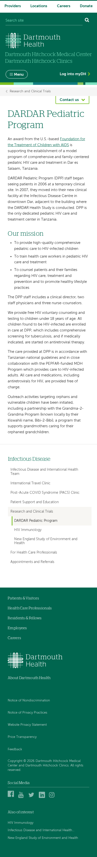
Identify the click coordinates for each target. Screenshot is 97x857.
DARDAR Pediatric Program (35, 521)
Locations (38, 6)
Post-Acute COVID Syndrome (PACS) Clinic (45, 492)
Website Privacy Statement (27, 724)
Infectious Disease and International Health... (41, 830)
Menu (19, 74)
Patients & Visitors (23, 598)
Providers (12, 6)
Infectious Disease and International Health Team (44, 472)
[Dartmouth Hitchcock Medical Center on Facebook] (11, 797)
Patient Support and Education (34, 502)
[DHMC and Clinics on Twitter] (32, 797)
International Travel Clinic (30, 483)
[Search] (87, 20)
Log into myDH (73, 74)
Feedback (15, 749)
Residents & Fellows (25, 618)
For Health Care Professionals (33, 552)
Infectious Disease (29, 459)
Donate (86, 6)
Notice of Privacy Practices (27, 712)
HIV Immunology (28, 530)
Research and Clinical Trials (30, 91)
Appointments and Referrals (32, 562)
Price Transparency (22, 737)
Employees (17, 628)
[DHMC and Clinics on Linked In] (43, 797)
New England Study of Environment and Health (45, 541)
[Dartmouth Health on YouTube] (22, 797)
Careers (63, 6)
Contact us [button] (69, 100)
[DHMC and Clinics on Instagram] (53, 797)
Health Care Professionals (30, 608)
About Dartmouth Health (29, 678)
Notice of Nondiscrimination (29, 700)
